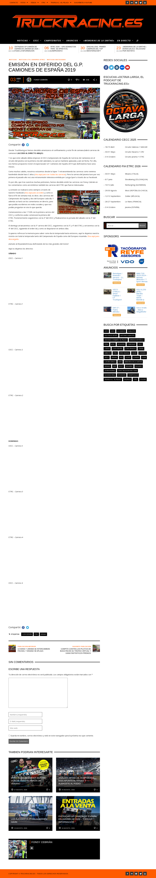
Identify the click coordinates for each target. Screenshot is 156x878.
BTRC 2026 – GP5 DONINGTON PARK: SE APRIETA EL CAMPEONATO (63, 49)
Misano (107, 366)
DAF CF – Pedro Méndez (116, 309)
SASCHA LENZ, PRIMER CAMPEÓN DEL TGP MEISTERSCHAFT (96, 49)
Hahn (134, 353)
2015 (106, 331)
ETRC (36, 634)
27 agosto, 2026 (20, 789)
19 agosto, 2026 (20, 828)
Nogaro (138, 366)
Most (121, 366)
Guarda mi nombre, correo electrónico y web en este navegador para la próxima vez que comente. (52, 735)
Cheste (107, 349)
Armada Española (137, 340)
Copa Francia (130, 349)
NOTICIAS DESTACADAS (56, 59)
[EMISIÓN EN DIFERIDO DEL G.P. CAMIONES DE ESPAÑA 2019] (54, 113)
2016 (112, 331)
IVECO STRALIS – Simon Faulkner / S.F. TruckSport (117, 294)
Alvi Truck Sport (111, 335)
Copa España (27, 634)
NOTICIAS (13, 59)
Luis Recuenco (110, 362)
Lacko (128, 357)
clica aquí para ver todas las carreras (50, 174)
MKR (114, 366)
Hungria (142, 353)
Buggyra (121, 344)
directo (108, 353)
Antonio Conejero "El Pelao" (116, 340)
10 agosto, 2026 (68, 828)
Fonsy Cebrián (41, 80)
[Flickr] (132, 2)
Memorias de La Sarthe (133, 362)
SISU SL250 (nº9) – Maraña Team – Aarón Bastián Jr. (141, 294)
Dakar (141, 349)
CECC (140, 344)
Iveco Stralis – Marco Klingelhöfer (141, 309)
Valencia (127, 379)
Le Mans (136, 357)
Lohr (144, 357)
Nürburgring (110, 371)
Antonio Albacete (127, 335)
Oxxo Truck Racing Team (127, 371)
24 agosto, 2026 (68, 789)
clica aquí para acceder (34, 192)
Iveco (107, 357)
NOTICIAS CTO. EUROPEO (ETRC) (32, 59)
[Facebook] (127, 2)
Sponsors (121, 375)
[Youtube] (145, 2)
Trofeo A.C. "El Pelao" (113, 379)
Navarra (129, 366)
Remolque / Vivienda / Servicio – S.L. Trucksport (118, 276)
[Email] (32, 848)
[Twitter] (140, 2)
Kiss (121, 357)
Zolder (143, 379)
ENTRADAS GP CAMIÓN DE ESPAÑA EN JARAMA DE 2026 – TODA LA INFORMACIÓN (27, 49)
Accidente (121, 331)
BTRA (106, 344)
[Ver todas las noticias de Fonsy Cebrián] (29, 79)
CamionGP (131, 344)
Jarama (43, 634)
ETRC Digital (124, 353)
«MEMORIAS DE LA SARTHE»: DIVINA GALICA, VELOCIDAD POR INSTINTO (134, 49)
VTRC (135, 379)
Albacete (131, 331)
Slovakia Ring (110, 375)
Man (120, 362)
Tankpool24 (133, 375)
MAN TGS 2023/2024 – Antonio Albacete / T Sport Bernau (141, 277)
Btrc (113, 344)
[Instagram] (136, 2)
